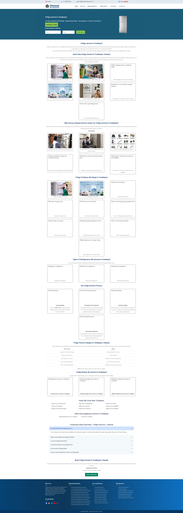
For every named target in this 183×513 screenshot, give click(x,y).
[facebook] (119, 1)
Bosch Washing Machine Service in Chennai (80, 494)
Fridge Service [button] (103, 6)
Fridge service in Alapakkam (112, 406)
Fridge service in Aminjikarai (112, 408)
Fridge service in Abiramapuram (58, 403)
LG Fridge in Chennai (122, 489)
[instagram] (121, 1)
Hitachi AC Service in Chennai (101, 499)
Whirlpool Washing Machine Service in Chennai (80, 497)
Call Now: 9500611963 (91, 474)
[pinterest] (127, 1)
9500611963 (51, 24)
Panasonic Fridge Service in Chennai (125, 497)
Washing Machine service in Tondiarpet (68, 416)
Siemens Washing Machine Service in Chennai (80, 502)
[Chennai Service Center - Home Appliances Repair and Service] (52, 6)
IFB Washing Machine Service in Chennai (79, 492)
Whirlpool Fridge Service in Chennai (125, 492)
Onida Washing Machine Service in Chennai (80, 495)
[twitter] (123, 1)
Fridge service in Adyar (111, 403)
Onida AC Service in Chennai (100, 497)
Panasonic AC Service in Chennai (101, 502)
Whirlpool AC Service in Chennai (101, 492)
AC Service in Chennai (99, 487)
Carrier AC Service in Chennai (100, 501)
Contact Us (122, 6)
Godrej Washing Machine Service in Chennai (80, 504)
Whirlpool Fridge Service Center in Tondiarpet (123, 394)
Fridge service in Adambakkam (86, 403)
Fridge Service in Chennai (123, 487)
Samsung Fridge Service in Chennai (125, 490)
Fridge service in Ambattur (85, 408)
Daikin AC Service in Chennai (100, 495)
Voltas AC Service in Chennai (100, 494)
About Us (82, 6)
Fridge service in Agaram (57, 406)
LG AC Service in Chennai (100, 489)
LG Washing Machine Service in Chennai (79, 489)
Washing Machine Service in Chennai (78, 487)
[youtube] (125, 1)
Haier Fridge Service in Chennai (124, 495)
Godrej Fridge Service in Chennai (125, 494)
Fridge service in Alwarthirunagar (58, 408)
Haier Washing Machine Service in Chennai (79, 499)
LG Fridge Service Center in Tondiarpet (60, 394)
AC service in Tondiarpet (86, 416)
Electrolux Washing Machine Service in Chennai (80, 501)
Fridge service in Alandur (84, 406)
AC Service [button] (113, 6)
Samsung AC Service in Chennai (101, 490)
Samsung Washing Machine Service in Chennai (80, 490)
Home (76, 6)
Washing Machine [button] (92, 6)
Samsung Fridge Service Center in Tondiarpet (91, 394)
